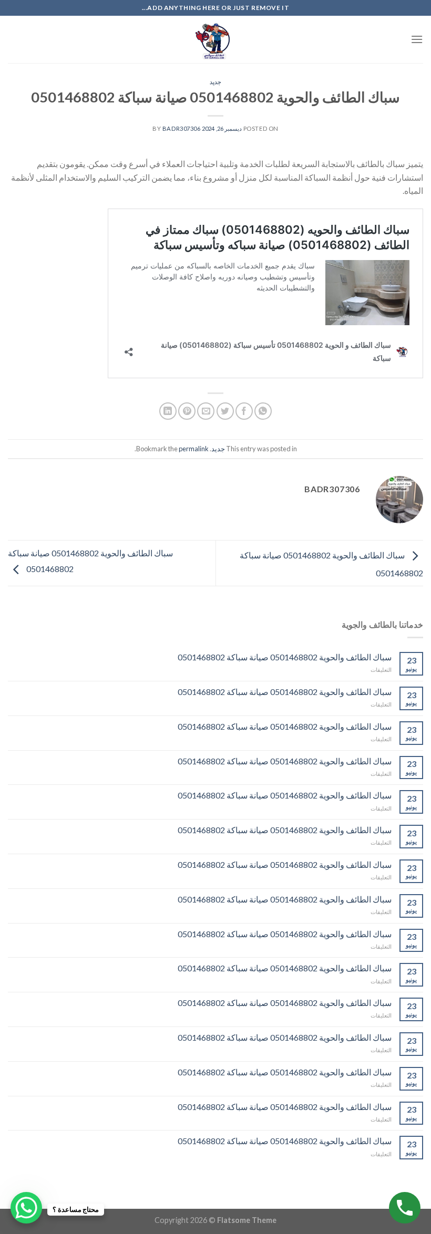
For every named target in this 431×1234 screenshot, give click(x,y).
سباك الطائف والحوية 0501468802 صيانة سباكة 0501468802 (285, 657)
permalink (194, 448)
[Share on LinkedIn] (168, 411)
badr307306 (181, 128)
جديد (215, 81)
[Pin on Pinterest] (187, 411)
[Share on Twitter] (225, 411)
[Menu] (417, 39)
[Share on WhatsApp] (263, 411)
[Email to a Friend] (205, 411)
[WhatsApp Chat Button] (26, 1207)
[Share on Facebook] (244, 411)
